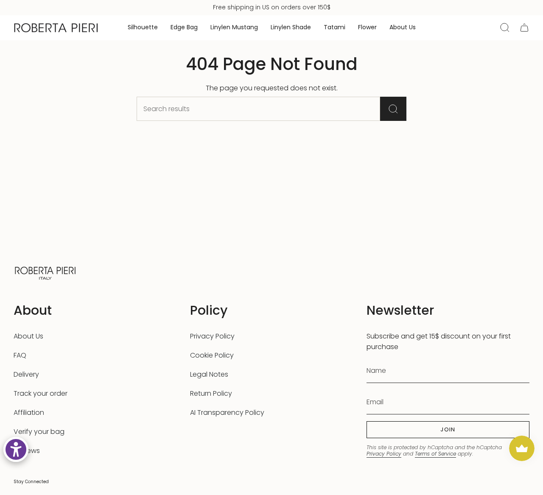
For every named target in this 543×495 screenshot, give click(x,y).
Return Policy (211, 393)
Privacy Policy (212, 336)
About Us (28, 336)
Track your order (40, 393)
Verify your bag (39, 431)
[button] (142, 27)
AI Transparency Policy (227, 412)
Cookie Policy (212, 355)
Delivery (26, 374)
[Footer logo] (45, 272)
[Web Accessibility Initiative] (16, 449)
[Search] (393, 109)
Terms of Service (435, 453)
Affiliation (29, 412)
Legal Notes (209, 374)
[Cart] (524, 27)
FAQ (20, 355)
